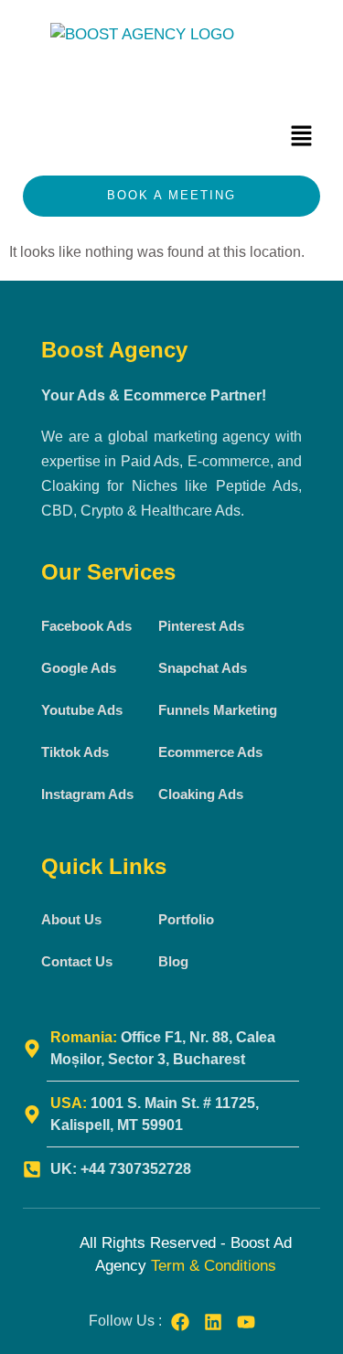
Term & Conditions (213, 1265)
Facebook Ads (86, 626)
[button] (302, 137)
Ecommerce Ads (210, 752)
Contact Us (77, 961)
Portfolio (186, 919)
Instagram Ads (87, 794)
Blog (173, 961)
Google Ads (78, 668)
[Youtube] (246, 1322)
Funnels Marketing (217, 710)
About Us (71, 919)
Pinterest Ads (201, 626)
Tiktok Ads (75, 752)
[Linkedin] (213, 1322)
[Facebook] (180, 1322)
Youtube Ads (82, 710)
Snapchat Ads (202, 668)
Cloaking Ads (200, 794)
